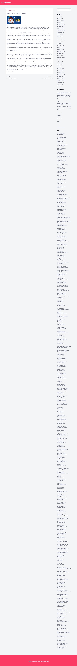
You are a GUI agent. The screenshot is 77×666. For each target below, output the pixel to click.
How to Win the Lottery (47, 77)
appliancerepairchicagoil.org (62, 165)
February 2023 (60, 70)
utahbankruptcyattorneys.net (62, 241)
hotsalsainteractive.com (62, 142)
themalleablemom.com (61, 399)
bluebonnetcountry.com (61, 179)
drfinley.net (59, 624)
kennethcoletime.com (61, 400)
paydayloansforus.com (61, 160)
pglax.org (59, 431)
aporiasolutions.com (61, 487)
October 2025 (60, 28)
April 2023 (59, 66)
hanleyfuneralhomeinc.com (62, 267)
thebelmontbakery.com (61, 161)
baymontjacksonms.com (62, 428)
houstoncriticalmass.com (62, 344)
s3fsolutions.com (60, 224)
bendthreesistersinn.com (62, 438)
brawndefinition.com (61, 359)
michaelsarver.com (60, 281)
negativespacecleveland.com (62, 433)
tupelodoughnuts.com (61, 264)
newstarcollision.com (61, 277)
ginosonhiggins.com (61, 423)
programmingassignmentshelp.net (63, 156)
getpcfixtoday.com (60, 176)
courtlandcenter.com (61, 456)
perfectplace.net (60, 308)
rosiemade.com (60, 263)
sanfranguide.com (60, 340)
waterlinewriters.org (61, 492)
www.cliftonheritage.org (62, 545)
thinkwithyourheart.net (61, 240)
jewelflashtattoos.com (61, 175)
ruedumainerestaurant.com (62, 378)
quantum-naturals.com (61, 599)
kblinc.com (59, 259)
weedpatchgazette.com (61, 258)
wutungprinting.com (61, 424)
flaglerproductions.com (61, 358)
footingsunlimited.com (61, 534)
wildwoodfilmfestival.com (62, 198)
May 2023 (59, 64)
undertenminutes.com (61, 148)
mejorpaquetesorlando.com (62, 268)
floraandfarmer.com (61, 222)
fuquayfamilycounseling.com (62, 629)
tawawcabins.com (60, 247)
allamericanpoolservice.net (62, 292)
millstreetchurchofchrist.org (62, 610)
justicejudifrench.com (61, 396)
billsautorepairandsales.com (62, 598)
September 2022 (60, 80)
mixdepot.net (59, 563)
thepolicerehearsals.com (62, 347)
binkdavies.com (60, 363)
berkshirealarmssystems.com (62, 252)
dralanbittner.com (60, 255)
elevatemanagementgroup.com (63, 621)
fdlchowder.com (60, 540)
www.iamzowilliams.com (62, 571)
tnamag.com (59, 483)
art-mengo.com (60, 408)
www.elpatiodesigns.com (62, 584)
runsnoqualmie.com (61, 536)
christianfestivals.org (61, 418)
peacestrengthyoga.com (61, 522)
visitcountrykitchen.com (61, 419)
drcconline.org (60, 460)
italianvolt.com (60, 251)
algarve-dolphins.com (61, 420)
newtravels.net (60, 159)
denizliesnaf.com (60, 472)
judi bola (59, 121)
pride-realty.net (60, 613)
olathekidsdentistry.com (61, 266)
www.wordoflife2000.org (62, 244)
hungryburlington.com (61, 401)
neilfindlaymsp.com (61, 457)
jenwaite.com (59, 620)
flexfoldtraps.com (60, 525)
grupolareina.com (60, 206)
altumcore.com (60, 480)
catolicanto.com (60, 304)
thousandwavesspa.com (61, 454)
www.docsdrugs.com (61, 537)
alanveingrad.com (60, 422)
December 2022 (60, 74)
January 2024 (59, 49)
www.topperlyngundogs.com (62, 518)
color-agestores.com (61, 319)
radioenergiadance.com (61, 190)
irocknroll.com (60, 243)
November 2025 (60, 26)
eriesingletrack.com (61, 260)
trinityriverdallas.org (61, 306)
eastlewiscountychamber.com (63, 350)
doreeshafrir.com (60, 386)
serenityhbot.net (60, 510)
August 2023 (59, 59)
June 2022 (59, 86)
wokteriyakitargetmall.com (62, 285)
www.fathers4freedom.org (62, 517)
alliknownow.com (60, 348)
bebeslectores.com (61, 213)
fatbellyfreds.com (60, 583)
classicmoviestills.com (61, 334)
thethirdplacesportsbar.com (62, 579)
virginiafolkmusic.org (61, 298)
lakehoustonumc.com (61, 506)
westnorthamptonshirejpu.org (63, 199)
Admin (14, 10)
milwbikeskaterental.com (62, 427)
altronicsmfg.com (60, 153)
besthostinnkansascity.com (62, 643)
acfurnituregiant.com (61, 146)
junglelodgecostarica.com (62, 416)
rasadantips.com (60, 150)
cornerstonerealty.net (61, 567)
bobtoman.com (60, 184)
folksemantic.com (60, 248)
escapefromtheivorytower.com (63, 226)
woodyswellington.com (61, 582)
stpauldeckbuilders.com (61, 533)
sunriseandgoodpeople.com (62, 435)
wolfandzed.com (60, 559)
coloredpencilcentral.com (62, 235)
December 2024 (60, 38)
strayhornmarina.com (61, 357)
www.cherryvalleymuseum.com (63, 207)
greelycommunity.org (61, 377)
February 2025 (60, 36)
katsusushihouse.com (61, 376)
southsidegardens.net (61, 575)
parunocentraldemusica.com (62, 590)
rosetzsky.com (60, 380)
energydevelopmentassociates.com (64, 221)
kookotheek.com (60, 191)
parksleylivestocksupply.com (62, 316)
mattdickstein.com (60, 503)
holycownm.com (60, 447)
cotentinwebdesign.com (61, 209)
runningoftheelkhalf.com (62, 519)
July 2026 (59, 16)
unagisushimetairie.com (61, 174)
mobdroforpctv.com (61, 329)
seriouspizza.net (60, 477)
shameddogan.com (60, 494)
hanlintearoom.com (61, 617)
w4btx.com (59, 271)
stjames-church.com (61, 384)
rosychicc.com (60, 323)
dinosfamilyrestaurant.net (62, 216)
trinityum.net (59, 576)
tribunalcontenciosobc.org (62, 351)
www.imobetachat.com (61, 502)
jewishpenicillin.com (61, 293)
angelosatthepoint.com (61, 465)
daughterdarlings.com (61, 140)
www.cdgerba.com (60, 589)
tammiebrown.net (60, 411)
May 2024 (59, 41)
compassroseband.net (61, 479)
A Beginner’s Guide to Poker (12, 77)
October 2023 (60, 55)
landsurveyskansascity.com (62, 532)
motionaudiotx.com (61, 637)
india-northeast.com (61, 229)
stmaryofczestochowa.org (62, 395)
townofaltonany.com (61, 430)
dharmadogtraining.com (61, 636)
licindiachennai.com (61, 138)
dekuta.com (59, 560)
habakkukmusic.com (61, 507)
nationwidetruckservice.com (62, 449)
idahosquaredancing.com (62, 245)
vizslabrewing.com (60, 254)
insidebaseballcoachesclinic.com (63, 608)
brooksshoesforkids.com (62, 484)
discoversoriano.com (61, 336)
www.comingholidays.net (62, 339)
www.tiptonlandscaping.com (62, 551)
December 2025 (60, 24)
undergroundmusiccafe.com (62, 646)
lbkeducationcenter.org (61, 305)
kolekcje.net (59, 302)
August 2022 (59, 82)
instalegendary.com (61, 168)
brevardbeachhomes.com (62, 225)
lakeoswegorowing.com (61, 628)
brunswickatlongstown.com (62, 403)
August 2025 (59, 32)
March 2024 (59, 45)
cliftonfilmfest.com (61, 236)
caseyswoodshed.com (61, 469)
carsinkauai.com (60, 609)
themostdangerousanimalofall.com (64, 346)
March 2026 (59, 18)
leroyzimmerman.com (61, 622)
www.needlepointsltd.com (62, 541)
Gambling (12, 72)
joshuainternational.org (61, 511)
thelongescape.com (61, 414)
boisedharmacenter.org (61, 317)
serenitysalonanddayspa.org (62, 144)
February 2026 (60, 20)
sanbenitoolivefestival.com (62, 332)
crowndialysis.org (60, 289)
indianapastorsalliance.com (62, 466)
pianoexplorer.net (60, 574)
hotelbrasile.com (60, 201)
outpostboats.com (60, 324)
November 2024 (60, 39)
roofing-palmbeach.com (61, 230)
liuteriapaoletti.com (61, 434)
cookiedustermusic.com (61, 442)
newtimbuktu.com (60, 152)
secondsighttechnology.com (62, 279)
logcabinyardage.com (61, 499)
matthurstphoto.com (61, 605)
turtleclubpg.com (60, 450)
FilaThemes (47, 661)
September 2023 (60, 57)
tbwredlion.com (60, 597)
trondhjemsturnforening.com (62, 594)
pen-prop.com (60, 514)
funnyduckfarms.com (61, 618)
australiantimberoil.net (61, 214)
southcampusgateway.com (62, 194)
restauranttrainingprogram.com (63, 290)
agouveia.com (60, 631)
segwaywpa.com (60, 488)
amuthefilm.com (60, 369)
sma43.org (59, 546)
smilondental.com (60, 275)
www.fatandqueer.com (61, 529)
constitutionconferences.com (62, 473)
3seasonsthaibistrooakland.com (63, 309)
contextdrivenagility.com (62, 391)
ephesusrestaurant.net (61, 580)
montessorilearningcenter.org (62, 601)
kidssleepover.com (60, 157)
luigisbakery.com (60, 556)
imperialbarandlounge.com (62, 237)
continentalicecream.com (62, 361)
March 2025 (59, 34)
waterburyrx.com (60, 462)
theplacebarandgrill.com (62, 461)
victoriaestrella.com (61, 453)
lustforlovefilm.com (61, 370)
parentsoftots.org (60, 495)
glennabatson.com (60, 355)
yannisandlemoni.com (61, 256)
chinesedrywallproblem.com (62, 437)
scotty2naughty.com (61, 385)
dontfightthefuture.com (62, 232)
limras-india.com (60, 134)
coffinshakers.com (60, 393)
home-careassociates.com (62, 313)
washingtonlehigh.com (61, 555)
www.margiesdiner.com (61, 538)
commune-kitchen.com (61, 367)
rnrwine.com (59, 627)
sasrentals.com (60, 278)
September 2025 (60, 30)
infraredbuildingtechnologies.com (63, 217)
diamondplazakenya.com (62, 595)
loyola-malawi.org (60, 321)
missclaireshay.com (61, 133)
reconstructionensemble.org (62, 443)
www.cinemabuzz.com (61, 561)
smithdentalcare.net (61, 644)
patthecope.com (60, 475)
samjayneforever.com (61, 603)
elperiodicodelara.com (61, 136)
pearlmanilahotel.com (61, 182)
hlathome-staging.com (61, 283)
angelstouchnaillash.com (62, 273)
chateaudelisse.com (61, 195)
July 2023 (59, 61)
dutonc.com (59, 412)
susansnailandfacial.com (62, 513)
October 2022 (60, 78)
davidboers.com (60, 500)
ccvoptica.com (60, 553)
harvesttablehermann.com (62, 218)
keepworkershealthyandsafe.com (63, 169)
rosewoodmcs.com (60, 564)
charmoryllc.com (60, 342)
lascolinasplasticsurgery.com (62, 544)
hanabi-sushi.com (60, 557)
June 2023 (59, 63)
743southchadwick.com (61, 228)
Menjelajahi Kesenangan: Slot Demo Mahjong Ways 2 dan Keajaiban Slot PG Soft (64, 108)
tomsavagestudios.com (61, 294)
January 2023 (59, 72)
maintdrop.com (60, 183)
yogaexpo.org (59, 312)
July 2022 (59, 84)
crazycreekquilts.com (61, 362)
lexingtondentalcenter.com (62, 286)
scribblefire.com (60, 310)
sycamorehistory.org (61, 565)
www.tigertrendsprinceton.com (63, 515)
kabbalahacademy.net (61, 274)
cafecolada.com (60, 335)
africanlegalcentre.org (61, 374)
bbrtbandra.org (60, 178)
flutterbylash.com (60, 616)
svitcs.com (59, 476)
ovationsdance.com (61, 300)
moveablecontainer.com (61, 205)
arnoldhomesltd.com (61, 233)
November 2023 (60, 53)
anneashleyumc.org (61, 530)
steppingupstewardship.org (62, 552)
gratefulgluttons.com (61, 328)
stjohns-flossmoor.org (61, 439)
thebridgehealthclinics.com (62, 491)
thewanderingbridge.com (62, 397)
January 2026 (59, 22)
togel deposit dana (61, 127)
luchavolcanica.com (61, 446)
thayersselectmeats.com (62, 485)
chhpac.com (59, 635)
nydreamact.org (60, 172)
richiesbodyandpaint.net (61, 137)
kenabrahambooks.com (61, 366)
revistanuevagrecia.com (61, 382)
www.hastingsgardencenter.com (63, 572)
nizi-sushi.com (60, 407)
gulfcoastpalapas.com (61, 490)
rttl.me (58, 639)
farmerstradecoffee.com (62, 498)
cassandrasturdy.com (61, 331)
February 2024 (60, 47)
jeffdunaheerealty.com (61, 521)
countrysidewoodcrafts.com (62, 164)
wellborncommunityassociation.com (64, 197)
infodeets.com (60, 141)
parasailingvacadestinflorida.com (63, 612)
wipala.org (59, 320)
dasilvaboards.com (60, 354)
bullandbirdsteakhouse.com (62, 542)
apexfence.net (60, 648)
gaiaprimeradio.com (61, 410)
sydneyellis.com (60, 287)
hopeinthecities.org (61, 327)
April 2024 (59, 43)
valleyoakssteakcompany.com (63, 468)
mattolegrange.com (61, 415)
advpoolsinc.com (60, 464)
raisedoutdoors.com (61, 239)
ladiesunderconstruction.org (62, 211)
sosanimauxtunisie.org (61, 186)
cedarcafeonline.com (61, 145)
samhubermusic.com (61, 647)
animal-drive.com (60, 481)
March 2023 (59, 68)
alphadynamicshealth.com (62, 614)
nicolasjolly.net (60, 372)
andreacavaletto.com (61, 315)
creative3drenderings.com (62, 496)
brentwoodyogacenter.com (62, 549)
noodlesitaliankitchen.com (62, 171)
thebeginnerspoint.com (61, 338)
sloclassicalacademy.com (62, 353)
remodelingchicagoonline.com (63, 548)
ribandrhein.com (60, 301)
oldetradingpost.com (61, 210)
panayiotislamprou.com (61, 192)
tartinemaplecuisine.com (62, 404)
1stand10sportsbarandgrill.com (63, 270)
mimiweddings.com (60, 641)
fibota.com (59, 587)
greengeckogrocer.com (61, 282)
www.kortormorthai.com (62, 528)
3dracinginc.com (60, 343)
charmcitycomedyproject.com (62, 388)
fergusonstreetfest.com (62, 602)
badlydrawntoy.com (61, 504)
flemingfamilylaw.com (61, 625)
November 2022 (60, 76)
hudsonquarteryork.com (61, 586)
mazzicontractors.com (61, 578)
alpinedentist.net (60, 188)
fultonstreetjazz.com (61, 202)
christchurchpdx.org (61, 365)
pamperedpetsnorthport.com (62, 262)
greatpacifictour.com (61, 452)
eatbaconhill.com (60, 155)
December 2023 (60, 51)
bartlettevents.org (60, 203)
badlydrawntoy (6, 2)
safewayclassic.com (61, 163)
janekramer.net (60, 405)
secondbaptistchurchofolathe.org (63, 632)
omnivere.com (60, 149)
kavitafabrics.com (60, 445)
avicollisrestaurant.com (61, 458)
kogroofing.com (60, 187)
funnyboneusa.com (60, 441)
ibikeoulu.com (60, 392)
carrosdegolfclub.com (61, 220)
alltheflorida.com (60, 606)
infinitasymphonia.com (61, 373)
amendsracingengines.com (62, 526)
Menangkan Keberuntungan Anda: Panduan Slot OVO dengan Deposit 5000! (64, 100)
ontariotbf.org (60, 167)
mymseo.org (59, 633)
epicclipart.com (60, 180)
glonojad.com (60, 381)
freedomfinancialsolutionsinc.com (63, 523)
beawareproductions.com (62, 389)
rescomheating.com (61, 640)
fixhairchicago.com (60, 471)
